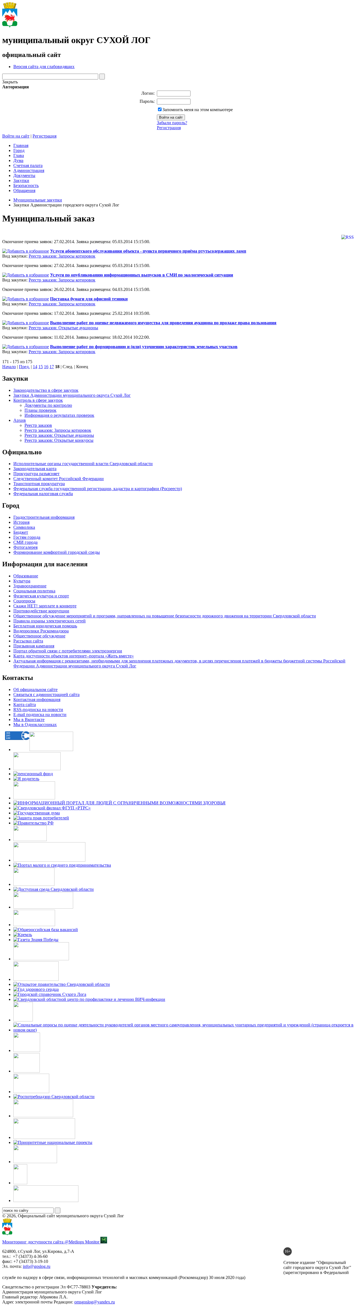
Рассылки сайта (28, 641)
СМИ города (25, 542)
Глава (18, 155)
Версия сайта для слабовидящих (44, 66)
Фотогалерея (25, 547)
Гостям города (26, 537)
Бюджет (20, 532)
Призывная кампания (33, 646)
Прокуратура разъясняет (36, 473)
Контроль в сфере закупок (38, 400)
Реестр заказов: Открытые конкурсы (58, 440)
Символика (24, 527)
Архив (19, 420)
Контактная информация (36, 699)
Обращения (24, 190)
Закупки (21, 180)
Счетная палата (28, 165)
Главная (20, 145)
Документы (24, 175)
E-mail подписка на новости (39, 714)
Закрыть (10, 81)
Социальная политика (34, 591)
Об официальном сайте (35, 689)
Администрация (28, 170)
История (21, 522)
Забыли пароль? (172, 122)
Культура (21, 581)
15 (40, 366)
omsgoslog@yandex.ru (94, 1302)
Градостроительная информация (44, 517)
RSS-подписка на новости (38, 709)
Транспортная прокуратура (39, 483)
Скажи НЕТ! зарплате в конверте (44, 606)
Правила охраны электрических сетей (49, 621)
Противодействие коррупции (41, 611)
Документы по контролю (48, 405)
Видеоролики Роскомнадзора (41, 631)
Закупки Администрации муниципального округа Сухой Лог (72, 395)
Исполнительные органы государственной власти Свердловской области (83, 463)
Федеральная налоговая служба (43, 493)
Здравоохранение (29, 586)
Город (18, 150)
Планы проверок (40, 410)
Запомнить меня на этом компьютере (197, 109)
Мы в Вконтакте (28, 719)
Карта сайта (24, 704)
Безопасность (26, 185)
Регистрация (169, 127)
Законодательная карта (34, 468)
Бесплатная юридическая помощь (45, 626)
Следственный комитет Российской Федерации (58, 478)
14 (35, 366)
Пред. (24, 366)
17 (52, 366)
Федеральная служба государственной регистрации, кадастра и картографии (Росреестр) (97, 488)
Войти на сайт (15, 136)
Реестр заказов (38, 425)
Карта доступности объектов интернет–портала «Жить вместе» (73, 656)
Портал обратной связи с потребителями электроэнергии (67, 651)
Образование (25, 576)
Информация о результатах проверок (59, 415)
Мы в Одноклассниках (35, 724)
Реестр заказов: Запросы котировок (62, 256)
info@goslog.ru (36, 1266)
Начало (9, 366)
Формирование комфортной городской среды (56, 552)
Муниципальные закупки (37, 200)
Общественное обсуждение (39, 636)
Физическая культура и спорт (41, 596)
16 (46, 366)
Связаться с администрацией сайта (46, 694)
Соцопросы (24, 601)
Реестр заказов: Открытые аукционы (63, 327)
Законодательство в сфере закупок (45, 390)
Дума (18, 160)
